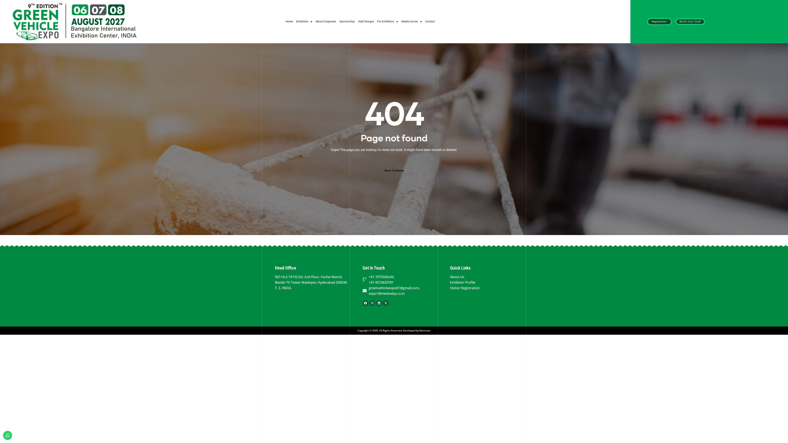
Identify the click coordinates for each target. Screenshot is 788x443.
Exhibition (302, 21)
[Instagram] (372, 303)
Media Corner (409, 21)
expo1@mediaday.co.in (387, 293)
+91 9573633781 (381, 282)
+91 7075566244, (381, 277)
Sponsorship (347, 21)
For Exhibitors (385, 21)
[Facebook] (365, 303)
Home (289, 21)
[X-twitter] (386, 303)
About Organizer (326, 21)
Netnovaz (425, 330)
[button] (659, 21)
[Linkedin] (379, 303)
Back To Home (394, 170)
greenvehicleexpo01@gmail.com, (394, 288)
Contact (430, 21)
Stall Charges (366, 21)
